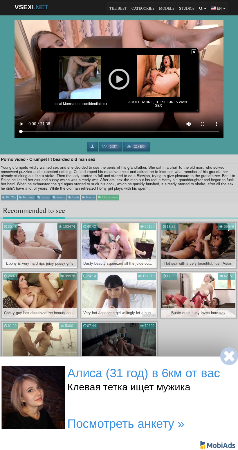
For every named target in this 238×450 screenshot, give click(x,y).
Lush (75, 197)
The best (118, 8)
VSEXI (31, 7)
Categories (142, 8)
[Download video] (92, 147)
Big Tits (10, 197)
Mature (90, 197)
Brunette (28, 197)
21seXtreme (109, 197)
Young (60, 197)
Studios (186, 8)
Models (166, 8)
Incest (45, 197)
